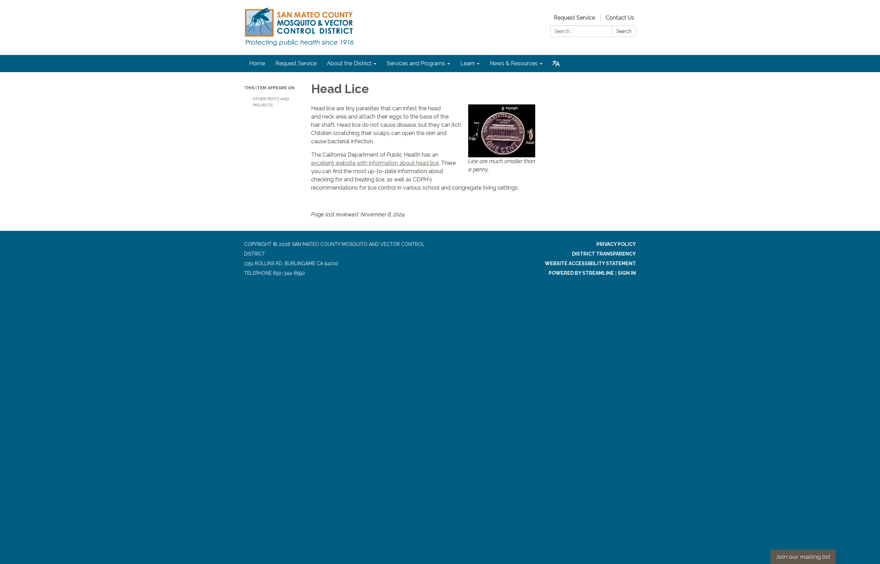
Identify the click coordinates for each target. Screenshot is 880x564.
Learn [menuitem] (467, 63)
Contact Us (620, 17)
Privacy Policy (616, 244)
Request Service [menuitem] (296, 63)
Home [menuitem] (257, 63)
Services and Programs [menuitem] (416, 63)
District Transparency (604, 254)
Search (623, 31)
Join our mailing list (803, 556)
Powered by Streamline (581, 273)
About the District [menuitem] (349, 63)
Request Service (574, 17)
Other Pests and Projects (271, 102)
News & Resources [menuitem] (514, 63)
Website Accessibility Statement (590, 263)
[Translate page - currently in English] (556, 63)
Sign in (627, 273)
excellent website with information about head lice (375, 163)
